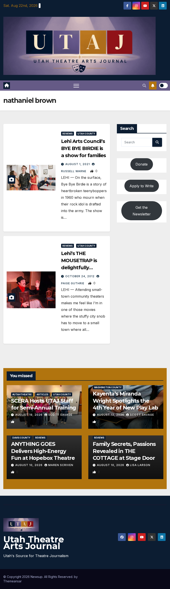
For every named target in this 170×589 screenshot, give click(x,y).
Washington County (108, 387)
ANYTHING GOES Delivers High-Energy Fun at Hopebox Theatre (43, 451)
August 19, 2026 (29, 414)
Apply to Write (141, 186)
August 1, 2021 (78, 164)
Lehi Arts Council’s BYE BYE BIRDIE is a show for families (83, 148)
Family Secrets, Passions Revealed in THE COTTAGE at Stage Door (124, 451)
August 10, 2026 (29, 465)
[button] (144, 85)
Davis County (21, 437)
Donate (141, 164)
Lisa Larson (140, 465)
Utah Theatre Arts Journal (33, 542)
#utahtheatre (22, 394)
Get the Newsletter (142, 210)
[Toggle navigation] (76, 85)
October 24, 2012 (80, 276)
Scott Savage (60, 414)
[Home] (6, 85)
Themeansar (12, 581)
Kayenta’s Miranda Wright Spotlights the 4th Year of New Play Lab (125, 400)
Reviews (67, 133)
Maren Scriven (60, 465)
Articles (42, 394)
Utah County (86, 133)
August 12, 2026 (111, 414)
